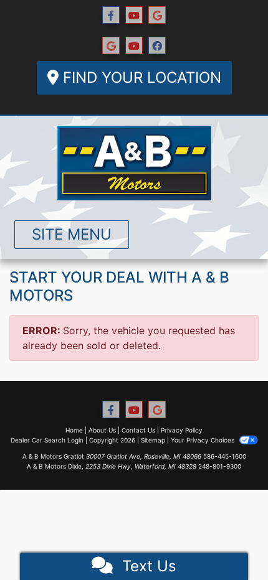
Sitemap (153, 440)
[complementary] (230, 542)
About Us (102, 430)
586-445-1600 (224, 456)
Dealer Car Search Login (47, 440)
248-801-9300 (219, 466)
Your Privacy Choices (203, 440)
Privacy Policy (182, 430)
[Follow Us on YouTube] (134, 15)
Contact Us (138, 430)
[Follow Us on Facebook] (111, 15)
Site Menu (72, 234)
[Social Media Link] (111, 46)
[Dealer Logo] (134, 163)
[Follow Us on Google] (157, 15)
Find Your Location (140, 77)
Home (74, 430)
